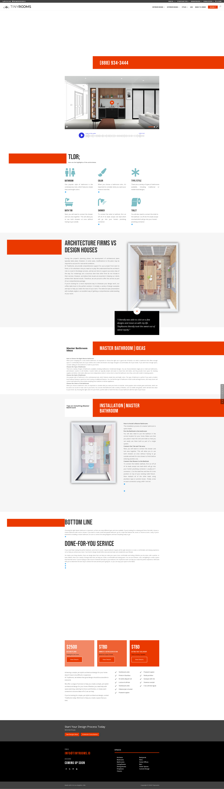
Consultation (207, 1)
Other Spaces (143, 767)
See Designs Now (72, 734)
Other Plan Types (182, 1)
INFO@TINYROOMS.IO (77, 753)
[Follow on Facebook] (66, 769)
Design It (213, 7)
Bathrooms (120, 762)
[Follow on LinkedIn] (76, 769)
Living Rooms (121, 764)
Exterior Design (172, 7)
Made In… (171, 1)
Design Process (195, 1)
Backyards (142, 757)
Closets (119, 771)
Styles (184, 7)
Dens (141, 760)
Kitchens (120, 757)
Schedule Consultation (90, 734)
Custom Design (144, 769)
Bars (140, 764)
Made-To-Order (200, 7)
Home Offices (143, 762)
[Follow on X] (69, 769)
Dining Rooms (121, 767)
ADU (191, 7)
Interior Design (157, 7)
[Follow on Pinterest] (73, 769)
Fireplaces (120, 769)
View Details (74, 659)
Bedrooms (120, 760)
